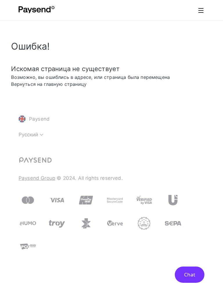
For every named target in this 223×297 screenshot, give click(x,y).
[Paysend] (37, 10)
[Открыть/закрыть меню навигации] (201, 10)
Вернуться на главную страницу (49, 84)
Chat (189, 274)
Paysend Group (37, 178)
